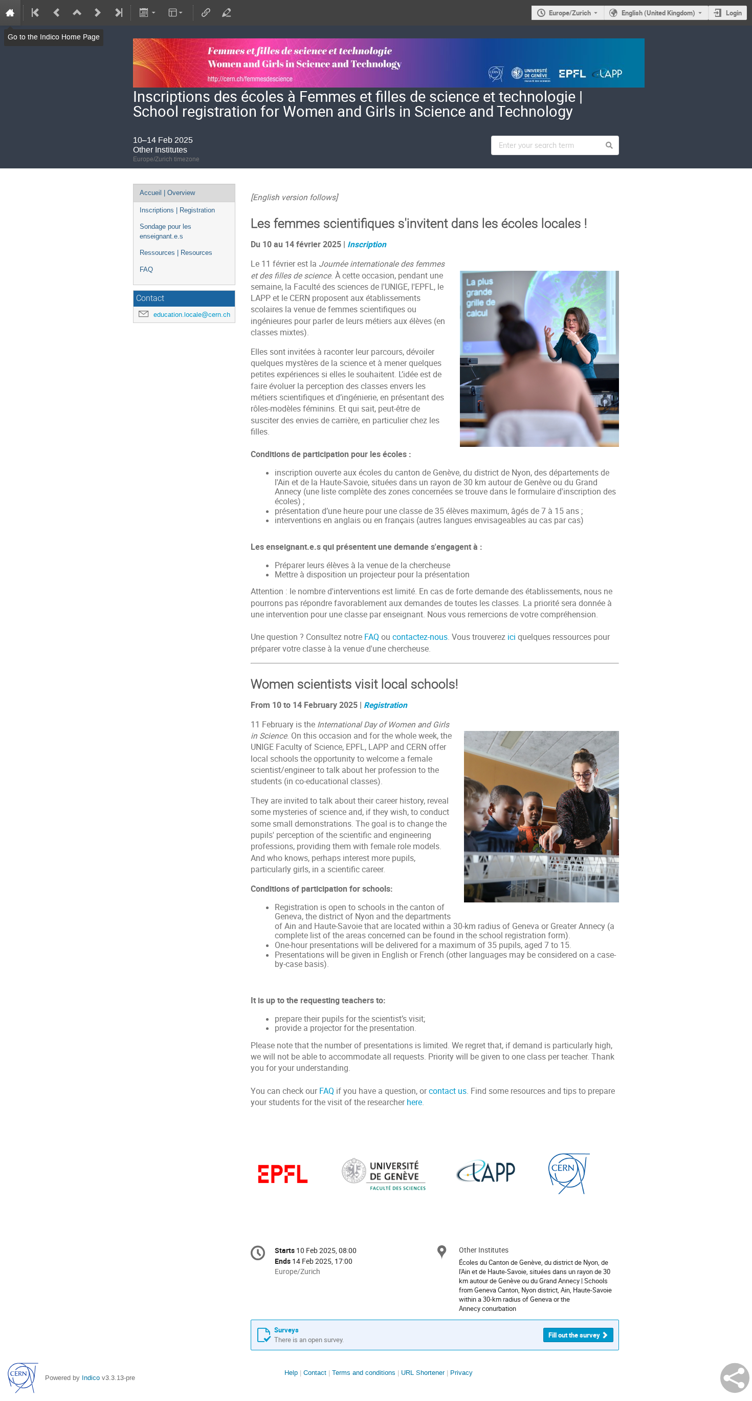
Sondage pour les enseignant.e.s (165, 231)
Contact (314, 1372)
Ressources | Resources (176, 252)
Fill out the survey (574, 1335)
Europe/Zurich (570, 12)
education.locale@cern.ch (191, 314)
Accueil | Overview (167, 193)
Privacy (461, 1372)
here (413, 1102)
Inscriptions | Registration (177, 210)
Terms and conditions (363, 1372)
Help (291, 1372)
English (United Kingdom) (658, 12)
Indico (91, 1377)
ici (511, 637)
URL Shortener (423, 1372)
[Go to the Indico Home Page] (10, 13)
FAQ (146, 269)
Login (734, 12)
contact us (448, 1091)
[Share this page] (734, 1378)
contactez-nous (420, 637)
